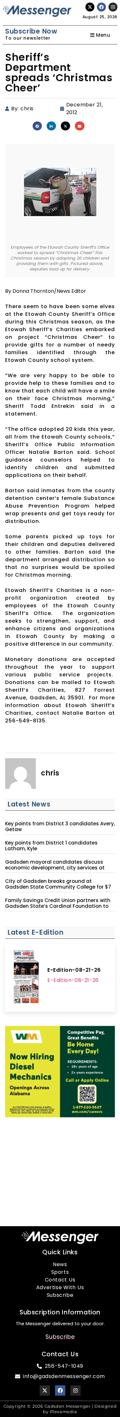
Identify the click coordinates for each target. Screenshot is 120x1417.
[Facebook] (101, 7)
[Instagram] (112, 7)
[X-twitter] (89, 7)
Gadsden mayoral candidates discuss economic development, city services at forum (55, 867)
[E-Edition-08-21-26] (26, 978)
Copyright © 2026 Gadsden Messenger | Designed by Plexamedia (60, 1409)
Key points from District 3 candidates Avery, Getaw (60, 826)
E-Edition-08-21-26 (74, 970)
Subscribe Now (31, 31)
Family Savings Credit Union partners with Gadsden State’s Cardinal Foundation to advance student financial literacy (57, 906)
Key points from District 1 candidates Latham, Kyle (51, 846)
